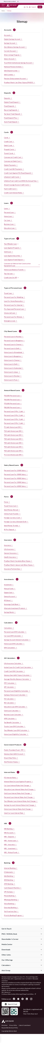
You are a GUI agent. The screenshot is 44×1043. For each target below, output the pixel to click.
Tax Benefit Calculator (11, 722)
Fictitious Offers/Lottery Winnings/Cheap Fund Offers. (18, 994)
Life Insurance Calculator (12, 663)
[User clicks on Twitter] (18, 999)
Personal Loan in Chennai (13, 344)
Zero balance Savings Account (14, 47)
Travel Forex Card (10, 506)
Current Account (10, 51)
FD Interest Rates (10, 777)
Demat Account (9, 596)
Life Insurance (9, 549)
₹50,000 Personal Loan (12, 396)
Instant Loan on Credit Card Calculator (17, 667)
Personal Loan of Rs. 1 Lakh (13, 411)
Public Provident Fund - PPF (14, 750)
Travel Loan (8, 293)
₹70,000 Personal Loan (12, 403)
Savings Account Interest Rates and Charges (19, 805)
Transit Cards (8, 153)
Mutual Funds (9, 588)
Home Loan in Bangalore (12, 356)
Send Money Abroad (11, 510)
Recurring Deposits (10, 110)
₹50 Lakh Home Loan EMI (12, 447)
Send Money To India (11, 525)
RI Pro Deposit (9, 529)
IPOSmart (7, 600)
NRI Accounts (9, 833)
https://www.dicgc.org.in (30, 1014)
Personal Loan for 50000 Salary (15, 482)
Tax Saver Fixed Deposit (12, 114)
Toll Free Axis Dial (10, 911)
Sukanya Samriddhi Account (13, 754)
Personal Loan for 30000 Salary (15, 474)
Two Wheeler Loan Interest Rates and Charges (20, 801)
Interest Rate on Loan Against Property (17, 781)
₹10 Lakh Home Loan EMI (12, 431)
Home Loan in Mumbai (12, 376)
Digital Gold (8, 592)
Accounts (7, 35)
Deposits (7, 98)
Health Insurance (10, 557)
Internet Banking (9, 868)
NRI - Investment (10, 848)
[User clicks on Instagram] (31, 999)
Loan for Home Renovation (13, 301)
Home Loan (8, 216)
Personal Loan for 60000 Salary (15, 486)
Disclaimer (4, 1025)
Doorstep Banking (10, 907)
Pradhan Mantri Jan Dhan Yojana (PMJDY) (18, 82)
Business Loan (9, 224)
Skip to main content (10, 1)
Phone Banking (9, 896)
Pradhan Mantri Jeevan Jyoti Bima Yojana (18, 565)
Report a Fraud (12, 1004)
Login (39, 7)
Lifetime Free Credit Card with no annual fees (20, 181)
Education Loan (9, 228)
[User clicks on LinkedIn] (27, 999)
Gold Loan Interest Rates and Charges (17, 793)
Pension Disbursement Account (15, 78)
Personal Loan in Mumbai (13, 336)
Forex (6, 502)
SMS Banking (8, 880)
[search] (27, 7)
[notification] (25, 7)
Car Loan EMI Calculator (12, 636)
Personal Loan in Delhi (12, 348)
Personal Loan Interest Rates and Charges (18, 797)
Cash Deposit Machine (12, 888)
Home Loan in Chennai (12, 360)
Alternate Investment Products (14, 608)
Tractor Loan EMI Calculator (13, 726)
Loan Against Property (11, 248)
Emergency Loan (9, 321)
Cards (6, 137)
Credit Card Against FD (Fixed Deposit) (17, 173)
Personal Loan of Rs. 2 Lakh (13, 415)
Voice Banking (9, 903)
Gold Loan (7, 252)
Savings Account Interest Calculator (16, 640)
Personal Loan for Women (13, 317)
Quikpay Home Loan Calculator (15, 695)
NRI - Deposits (9, 837)
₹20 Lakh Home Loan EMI (12, 435)
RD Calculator (9, 703)
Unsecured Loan (9, 313)
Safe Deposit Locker (11, 71)
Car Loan (7, 220)
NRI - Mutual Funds (10, 852)
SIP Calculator (9, 687)
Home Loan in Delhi (11, 364)
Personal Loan (9, 212)
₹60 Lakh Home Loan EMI (12, 451)
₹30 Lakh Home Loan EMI (12, 439)
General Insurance (10, 553)
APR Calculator (9, 718)
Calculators (8, 628)
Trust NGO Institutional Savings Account (18, 63)
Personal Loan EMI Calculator (14, 632)
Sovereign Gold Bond (11, 604)
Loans (6, 208)
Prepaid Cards (9, 149)
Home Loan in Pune (10, 380)
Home (3, 10)
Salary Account (9, 59)
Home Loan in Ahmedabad (13, 352)
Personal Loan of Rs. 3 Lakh (13, 419)
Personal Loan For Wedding (13, 297)
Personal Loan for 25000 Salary (15, 470)
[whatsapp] (30, 7)
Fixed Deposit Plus (10, 118)
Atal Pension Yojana (11, 762)
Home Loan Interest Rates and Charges (17, 809)
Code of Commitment (25, 1025)
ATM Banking (8, 884)
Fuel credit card (10, 189)
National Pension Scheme (13, 67)
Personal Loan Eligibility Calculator (16, 691)
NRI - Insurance (9, 844)
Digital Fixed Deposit (11, 102)
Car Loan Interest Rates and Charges (16, 785)
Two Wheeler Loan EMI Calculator (15, 730)
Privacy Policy (13, 1025)
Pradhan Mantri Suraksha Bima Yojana (17, 561)
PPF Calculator (9, 683)
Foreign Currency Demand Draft (15, 522)
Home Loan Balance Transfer (14, 270)
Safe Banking (8, 876)
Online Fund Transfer (11, 514)
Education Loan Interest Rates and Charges (19, 789)
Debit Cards (8, 145)
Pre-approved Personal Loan (14, 309)
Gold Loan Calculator (11, 711)
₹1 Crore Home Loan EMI (12, 455)
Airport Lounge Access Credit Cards (16, 185)
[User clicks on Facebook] (14, 999)
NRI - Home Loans (10, 840)
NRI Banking (8, 829)
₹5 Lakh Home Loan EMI (12, 427)
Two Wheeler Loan (10, 244)
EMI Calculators (9, 648)
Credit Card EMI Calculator (13, 671)
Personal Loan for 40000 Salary (15, 478)
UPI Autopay (8, 892)
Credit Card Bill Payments (13, 169)
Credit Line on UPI (10, 277)
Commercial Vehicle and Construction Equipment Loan (17, 265)
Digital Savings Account (12, 39)
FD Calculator (9, 699)
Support (34, 7)
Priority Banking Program (13, 915)
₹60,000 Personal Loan (12, 399)
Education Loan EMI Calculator (14, 707)
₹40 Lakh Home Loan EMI (12, 443)
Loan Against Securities (12, 256)
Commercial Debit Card (12, 161)
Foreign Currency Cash (12, 518)
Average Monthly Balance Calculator (16, 679)
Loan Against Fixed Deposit (13, 260)
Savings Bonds (9, 612)
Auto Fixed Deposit (10, 122)
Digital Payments (10, 165)
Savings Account (9, 43)
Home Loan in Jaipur (11, 372)
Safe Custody (8, 74)
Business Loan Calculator (12, 714)
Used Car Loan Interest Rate (13, 813)
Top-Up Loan (8, 273)
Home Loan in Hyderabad (12, 368)
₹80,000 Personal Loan (12, 407)
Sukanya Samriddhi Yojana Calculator (17, 675)
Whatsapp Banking (10, 900)
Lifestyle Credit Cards (11, 177)
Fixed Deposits (9, 106)
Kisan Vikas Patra (10, 758)
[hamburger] (3, 5)
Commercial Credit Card (12, 157)
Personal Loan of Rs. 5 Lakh (13, 423)
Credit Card (8, 141)
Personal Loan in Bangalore (13, 340)
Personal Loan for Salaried (13, 305)
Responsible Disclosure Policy (10, 1027)
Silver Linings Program (12, 55)
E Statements (8, 872)
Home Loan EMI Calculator (13, 644)
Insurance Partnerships (12, 569)
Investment (8, 585)
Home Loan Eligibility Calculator (15, 734)
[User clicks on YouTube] (22, 999)
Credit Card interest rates (13, 193)
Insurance (7, 545)
